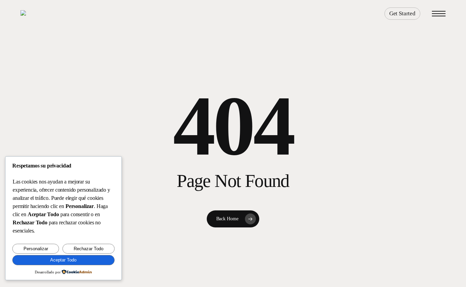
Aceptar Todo (63, 259)
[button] (439, 13)
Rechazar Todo (88, 248)
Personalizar (36, 248)
